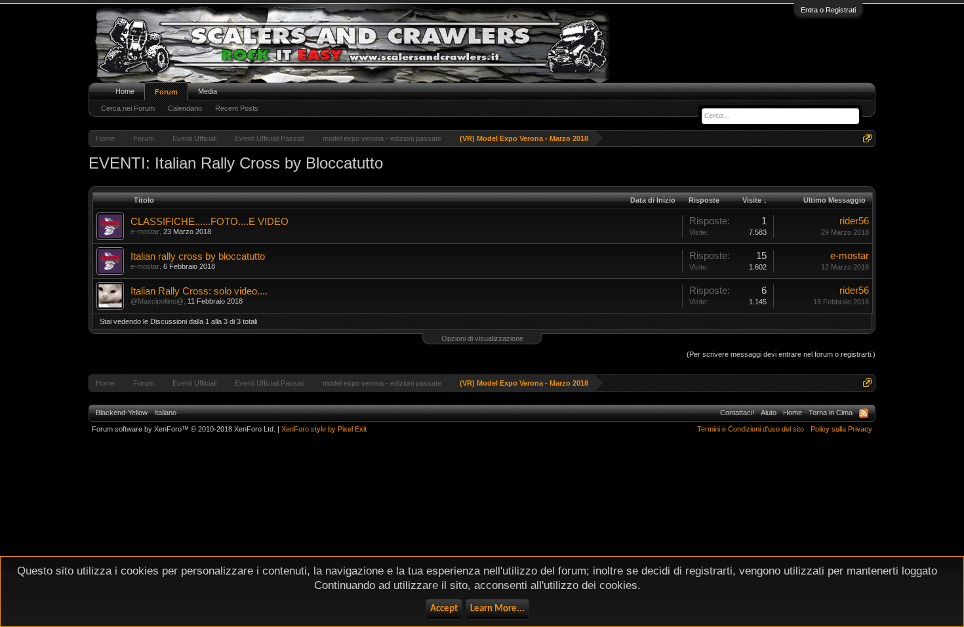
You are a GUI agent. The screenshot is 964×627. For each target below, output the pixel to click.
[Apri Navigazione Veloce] (867, 138)
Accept (444, 609)
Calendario (185, 108)
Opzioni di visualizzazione (482, 338)
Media (207, 91)
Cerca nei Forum (128, 108)
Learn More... (497, 609)
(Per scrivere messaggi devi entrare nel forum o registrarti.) (781, 354)
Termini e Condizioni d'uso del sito (750, 429)
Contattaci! (737, 412)
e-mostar (145, 231)
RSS (863, 413)
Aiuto (768, 412)
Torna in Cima (831, 412)
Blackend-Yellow (122, 412)
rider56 (854, 221)
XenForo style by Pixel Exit (324, 429)
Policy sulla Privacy (841, 429)
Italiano (165, 412)
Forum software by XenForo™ (183, 429)
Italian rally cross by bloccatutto (198, 256)
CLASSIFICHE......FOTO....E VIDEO (210, 221)
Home (124, 91)
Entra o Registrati (828, 10)
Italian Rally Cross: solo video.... (199, 291)
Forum (166, 92)
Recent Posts (236, 108)
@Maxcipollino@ (157, 301)
